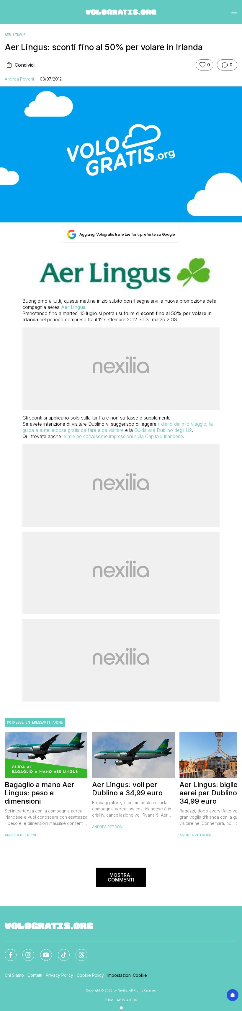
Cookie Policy (90, 975)
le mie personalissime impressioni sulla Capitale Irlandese (123, 436)
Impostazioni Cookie (127, 975)
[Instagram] (24, 951)
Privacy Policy (59, 975)
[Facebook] (7, 951)
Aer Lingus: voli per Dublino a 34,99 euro (127, 789)
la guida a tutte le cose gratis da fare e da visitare (117, 427)
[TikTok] (60, 951)
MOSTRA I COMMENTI (121, 877)
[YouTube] (42, 951)
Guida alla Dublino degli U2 (163, 430)
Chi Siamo (14, 975)
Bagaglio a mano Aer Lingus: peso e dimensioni (39, 793)
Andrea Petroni (19, 78)
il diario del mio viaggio (182, 424)
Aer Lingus (15, 35)
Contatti (34, 975)
